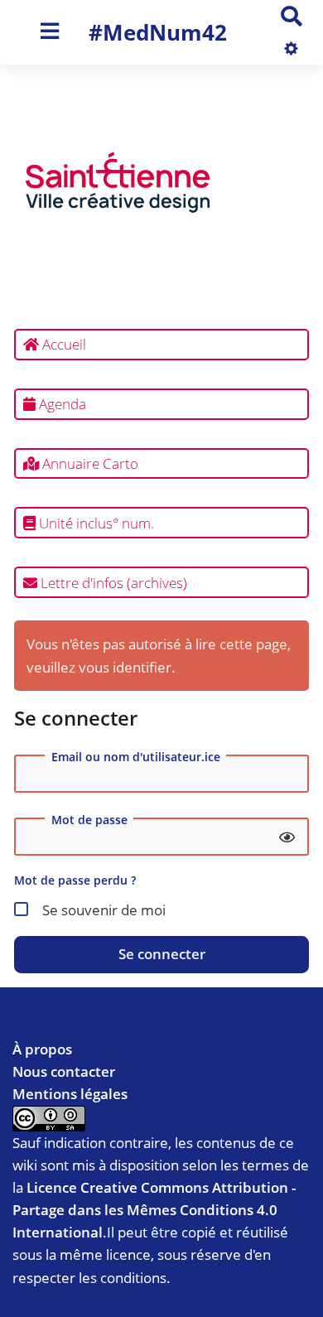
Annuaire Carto (88, 463)
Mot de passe (89, 820)
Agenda (61, 403)
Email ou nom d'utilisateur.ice (135, 757)
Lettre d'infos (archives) (112, 582)
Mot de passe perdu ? (75, 880)
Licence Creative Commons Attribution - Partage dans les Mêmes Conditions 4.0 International (154, 1210)
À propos (42, 1049)
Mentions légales (70, 1093)
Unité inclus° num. (95, 523)
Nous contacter (63, 1071)
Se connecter (161, 953)
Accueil (62, 344)
